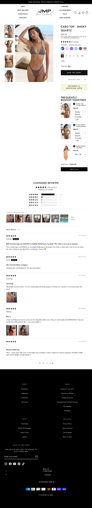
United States (47, 471)
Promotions (24, 389)
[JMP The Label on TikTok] (23, 464)
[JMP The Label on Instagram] (5, 464)
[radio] (67, 49)
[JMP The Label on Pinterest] (19, 464)
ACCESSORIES (65, 10)
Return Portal (25, 432)
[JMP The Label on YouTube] (14, 464)
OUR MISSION (65, 18)
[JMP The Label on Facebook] (10, 464)
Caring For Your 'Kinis (67, 389)
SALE (65, 14)
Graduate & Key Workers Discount (67, 402)
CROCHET (23, 18)
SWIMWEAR (23, 14)
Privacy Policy (67, 424)
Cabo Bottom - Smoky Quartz (81, 125)
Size (64, 66)
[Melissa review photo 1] (11, 330)
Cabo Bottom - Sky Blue (81, 147)
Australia (48, 475)
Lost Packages (67, 432)
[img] (11, 236)
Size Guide (24, 424)
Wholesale (67, 411)
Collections (24, 393)
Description (74, 79)
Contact (24, 437)
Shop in (46, 469)
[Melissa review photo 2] (23, 330)
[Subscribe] (36, 456)
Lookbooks (24, 398)
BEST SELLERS (22, 10)
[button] (66, 42)
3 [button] (46, 363)
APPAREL (65, 6)
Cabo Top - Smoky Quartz (81, 104)
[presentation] (62, 49)
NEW (23, 6)
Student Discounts (67, 398)
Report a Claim (67, 437)
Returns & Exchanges (24, 428)
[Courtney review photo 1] (11, 297)
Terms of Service (67, 428)
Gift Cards (25, 402)
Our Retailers (67, 406)
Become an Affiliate (67, 393)
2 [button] (43, 363)
